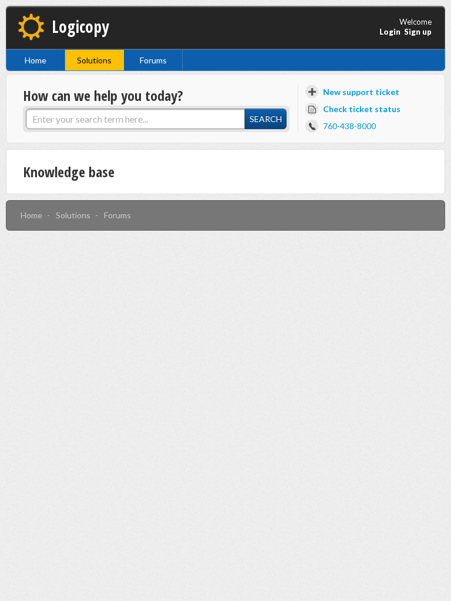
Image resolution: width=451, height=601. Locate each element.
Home (35, 60)
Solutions (94, 60)
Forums (153, 60)
